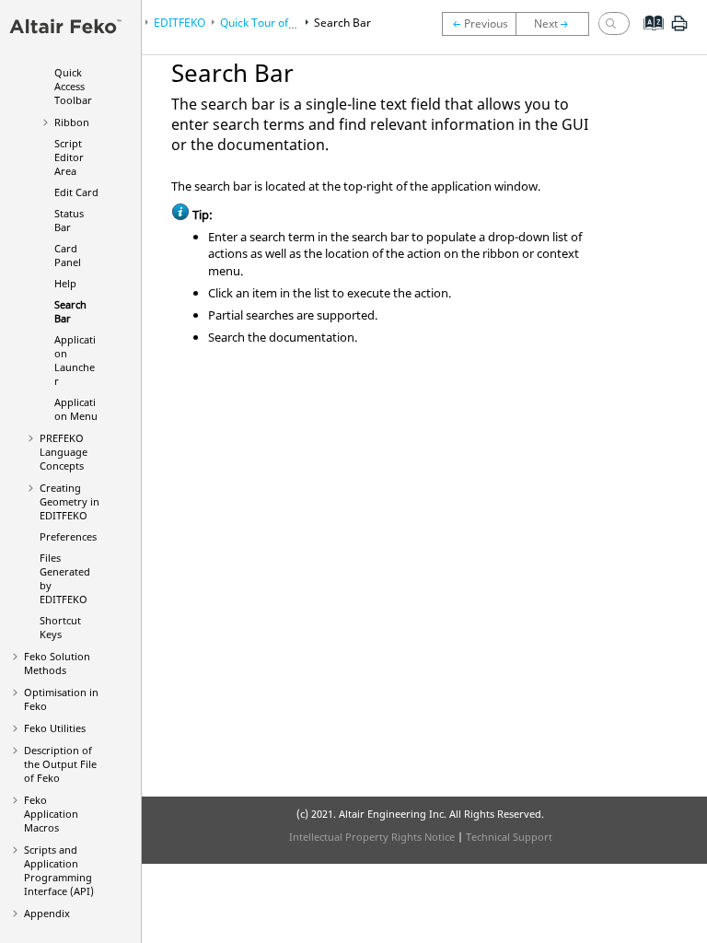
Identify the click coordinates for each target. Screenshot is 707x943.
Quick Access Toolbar (73, 86)
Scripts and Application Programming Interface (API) (59, 870)
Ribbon (71, 122)
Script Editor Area (69, 157)
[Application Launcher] (557, 24)
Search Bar (70, 311)
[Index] (648, 37)
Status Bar (69, 220)
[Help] (479, 24)
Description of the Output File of (60, 764)
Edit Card (76, 192)
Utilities (55, 728)
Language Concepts (63, 451)
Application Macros (51, 813)
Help (65, 283)
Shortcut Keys (60, 627)
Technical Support (509, 837)
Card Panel (67, 255)
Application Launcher (75, 360)
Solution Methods (57, 663)
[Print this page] (679, 30)
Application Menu (76, 409)
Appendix (47, 913)
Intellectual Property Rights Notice (372, 837)
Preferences (68, 536)
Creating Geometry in (69, 501)
